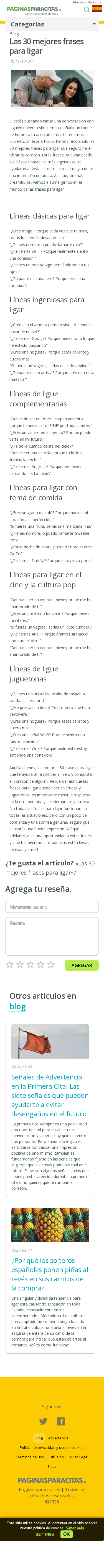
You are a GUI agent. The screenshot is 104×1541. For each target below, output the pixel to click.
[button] (45, 1534)
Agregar (82, 965)
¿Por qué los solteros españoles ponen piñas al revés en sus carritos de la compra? (49, 1274)
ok (66, 1534)
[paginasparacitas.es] (34, 14)
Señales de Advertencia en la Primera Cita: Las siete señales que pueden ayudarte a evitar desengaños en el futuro (50, 1095)
